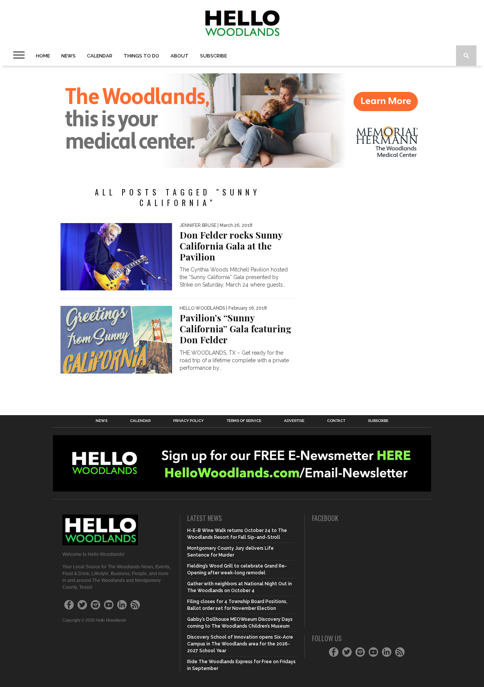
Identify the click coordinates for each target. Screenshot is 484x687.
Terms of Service (243, 421)
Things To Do (141, 56)
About (180, 56)
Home (43, 56)
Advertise (294, 421)
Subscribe (213, 56)
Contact (336, 421)
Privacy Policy (188, 421)
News (68, 56)
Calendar (99, 56)
